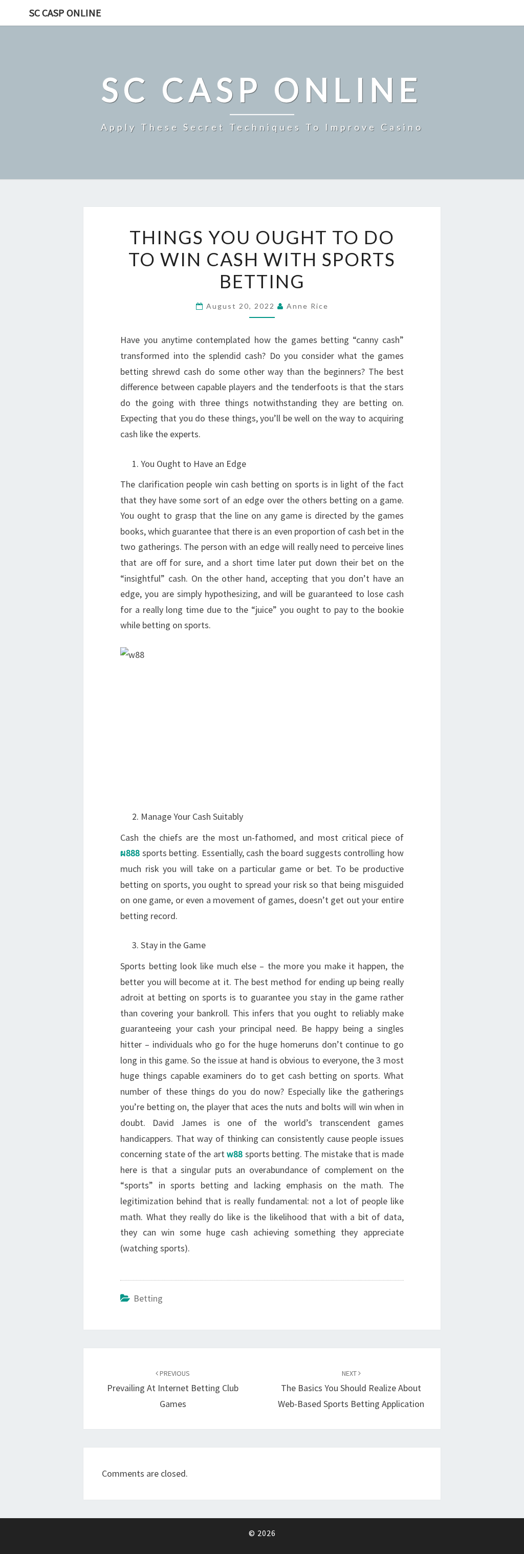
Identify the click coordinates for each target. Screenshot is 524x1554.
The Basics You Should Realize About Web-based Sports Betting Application (351, 1389)
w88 (235, 1154)
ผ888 (130, 853)
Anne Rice (308, 306)
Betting (148, 1298)
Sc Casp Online (65, 12)
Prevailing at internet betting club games (172, 1389)
